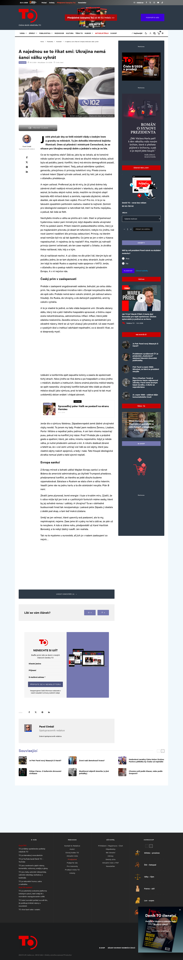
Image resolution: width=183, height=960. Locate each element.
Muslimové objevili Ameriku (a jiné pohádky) (94, 772)
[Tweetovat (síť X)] (27, 162)
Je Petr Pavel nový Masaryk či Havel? (145, 344)
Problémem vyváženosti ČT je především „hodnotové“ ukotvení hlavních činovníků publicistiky (145, 356)
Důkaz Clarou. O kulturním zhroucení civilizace (45, 772)
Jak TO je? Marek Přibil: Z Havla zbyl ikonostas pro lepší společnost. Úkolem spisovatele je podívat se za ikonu (139, 316)
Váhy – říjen (149, 877)
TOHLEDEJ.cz (34, 2)
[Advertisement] (77, 353)
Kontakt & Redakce (72, 846)
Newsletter (82, 2)
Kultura (69, 33)
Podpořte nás (72, 863)
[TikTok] (162, 2)
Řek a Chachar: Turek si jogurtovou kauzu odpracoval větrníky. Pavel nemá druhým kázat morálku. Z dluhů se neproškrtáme (145, 382)
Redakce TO (130, 323)
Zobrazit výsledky (142, 270)
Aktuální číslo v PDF (110, 863)
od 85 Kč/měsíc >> (91, 17)
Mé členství (110, 852)
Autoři (72, 849)
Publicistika (44, 33)
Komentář (22, 62)
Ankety (52, 2)
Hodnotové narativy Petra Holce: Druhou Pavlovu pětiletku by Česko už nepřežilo (146, 760)
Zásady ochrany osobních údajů (121, 948)
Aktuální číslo (72, 856)
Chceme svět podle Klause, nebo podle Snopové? (145, 772)
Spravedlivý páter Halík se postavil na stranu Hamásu (83, 408)
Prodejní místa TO (72, 869)
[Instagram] (154, 2)
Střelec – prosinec (152, 853)
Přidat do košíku (143, 229)
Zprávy (32, 33)
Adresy (110, 856)
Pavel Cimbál (27, 146)
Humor (88, 33)
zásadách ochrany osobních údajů (48, 693)
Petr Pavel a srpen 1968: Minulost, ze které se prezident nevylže (146, 369)
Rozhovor (59, 33)
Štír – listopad (150, 865)
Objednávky (110, 849)
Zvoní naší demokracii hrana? (92, 760)
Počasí (44, 2)
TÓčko (127, 288)
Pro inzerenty (72, 866)
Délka (124, 212)
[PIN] (27, 167)
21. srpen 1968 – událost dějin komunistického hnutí (145, 396)
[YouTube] (158, 2)
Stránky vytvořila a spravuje (54, 955)
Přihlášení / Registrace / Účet (110, 846)
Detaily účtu (111, 859)
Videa (22, 33)
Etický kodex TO (72, 852)
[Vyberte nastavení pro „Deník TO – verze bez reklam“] (136, 193)
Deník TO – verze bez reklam (134, 202)
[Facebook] (146, 2)
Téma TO (79, 33)
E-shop (114, 33)
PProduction (67, 955)
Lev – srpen (149, 900)
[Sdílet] (27, 157)
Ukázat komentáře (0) (65, 594)
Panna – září (149, 888)
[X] (150, 2)
